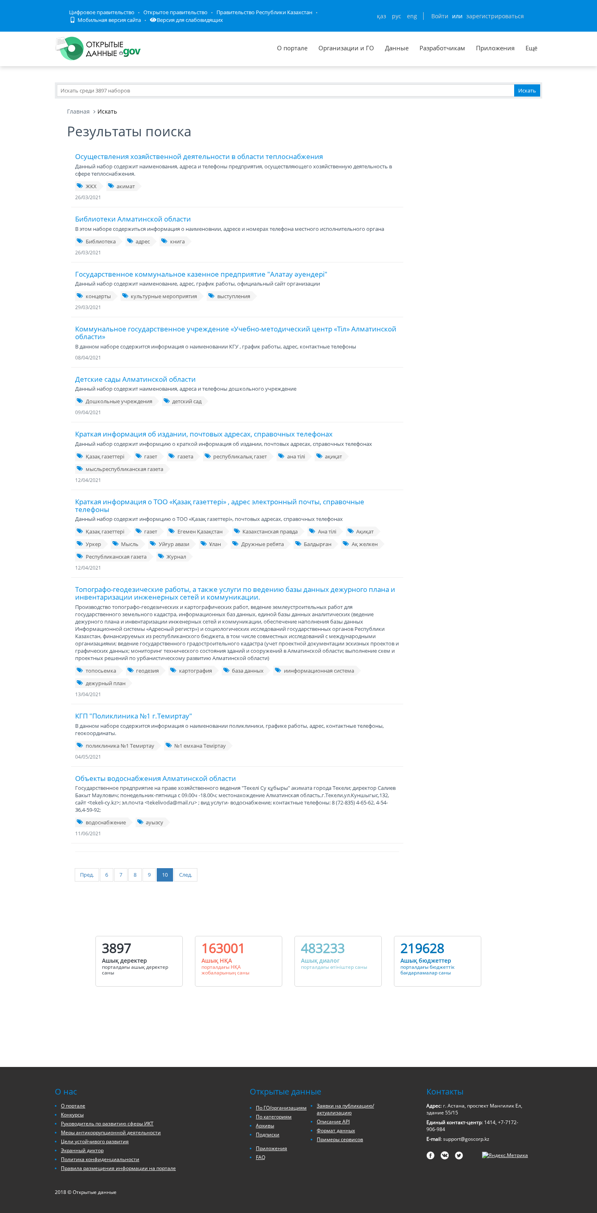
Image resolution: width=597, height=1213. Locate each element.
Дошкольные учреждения (119, 401)
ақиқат (333, 456)
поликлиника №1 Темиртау (120, 745)
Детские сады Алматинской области (135, 379)
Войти (439, 16)
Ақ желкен (365, 544)
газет (150, 456)
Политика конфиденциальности (100, 1159)
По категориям (274, 1116)
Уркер (93, 544)
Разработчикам (442, 48)
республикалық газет (240, 456)
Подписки (267, 1134)
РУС (396, 16)
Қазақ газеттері (105, 456)
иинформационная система (319, 670)
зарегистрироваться (495, 16)
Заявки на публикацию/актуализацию (345, 1109)
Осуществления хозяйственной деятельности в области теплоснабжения (199, 156)
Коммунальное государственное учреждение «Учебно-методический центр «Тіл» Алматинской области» (235, 332)
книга (177, 241)
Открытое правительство (175, 12)
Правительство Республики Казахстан (264, 12)
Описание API (333, 1121)
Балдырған (317, 544)
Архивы (265, 1125)
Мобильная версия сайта (108, 20)
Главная (78, 111)
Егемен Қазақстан (200, 531)
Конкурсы (72, 1114)
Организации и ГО (346, 48)
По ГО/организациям (281, 1107)
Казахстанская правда (270, 531)
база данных (248, 670)
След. (185, 874)
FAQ (260, 1157)
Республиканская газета (116, 556)
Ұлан (215, 544)
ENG (412, 16)
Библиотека (101, 241)
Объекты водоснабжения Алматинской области (155, 778)
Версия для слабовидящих (190, 20)
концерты (98, 296)
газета (185, 456)
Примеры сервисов (340, 1139)
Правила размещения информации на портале (118, 1168)
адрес (143, 241)
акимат (126, 186)
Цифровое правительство (101, 12)
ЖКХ (91, 186)
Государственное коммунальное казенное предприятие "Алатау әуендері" (201, 274)
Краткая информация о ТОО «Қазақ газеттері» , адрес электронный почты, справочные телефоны (219, 505)
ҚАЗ (381, 16)
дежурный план (105, 683)
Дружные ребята (262, 544)
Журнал (176, 556)
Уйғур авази (174, 544)
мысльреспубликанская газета (124, 469)
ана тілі (296, 456)
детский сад (186, 401)
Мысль (129, 544)
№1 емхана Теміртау (200, 745)
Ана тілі (327, 531)
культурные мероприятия (164, 296)
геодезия (147, 670)
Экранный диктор (82, 1150)
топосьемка (101, 670)
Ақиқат (365, 531)
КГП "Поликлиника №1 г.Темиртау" (133, 715)
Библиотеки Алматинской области (133, 219)
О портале (292, 48)
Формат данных (336, 1130)
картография (195, 670)
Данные (397, 48)
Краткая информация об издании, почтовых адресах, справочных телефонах (204, 434)
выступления (233, 296)
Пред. (87, 874)
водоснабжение (106, 822)
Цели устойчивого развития (95, 1141)
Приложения (495, 48)
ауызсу (154, 822)
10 (165, 874)
